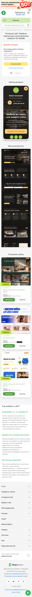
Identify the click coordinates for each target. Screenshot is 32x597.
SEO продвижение (7, 508)
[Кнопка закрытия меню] (30, 1)
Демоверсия (9, 299)
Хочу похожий (16, 64)
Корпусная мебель (9, 338)
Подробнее (22, 299)
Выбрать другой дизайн (16, 68)
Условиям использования (13, 576)
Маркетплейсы (6, 524)
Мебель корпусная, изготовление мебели (14, 291)
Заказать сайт (20, 14)
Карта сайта (16, 592)
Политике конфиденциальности (15, 574)
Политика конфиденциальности (16, 590)
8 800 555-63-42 (20, 13)
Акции (3, 519)
